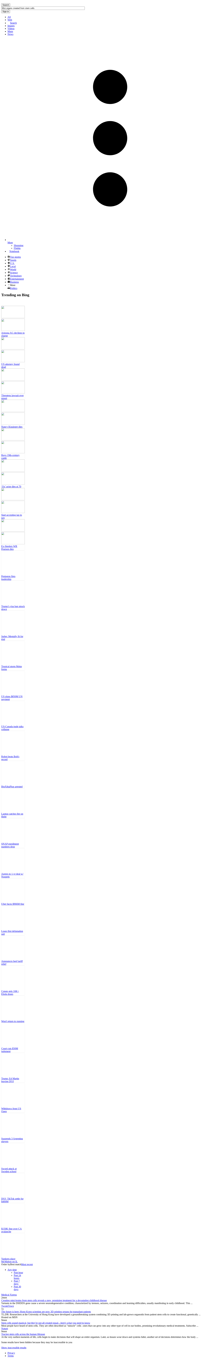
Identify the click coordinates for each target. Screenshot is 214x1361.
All (9, 17)
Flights (17, 248)
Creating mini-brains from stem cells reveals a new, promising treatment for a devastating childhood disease (54, 1300)
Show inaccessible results (13, 1347)
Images (11, 25)
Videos (11, 28)
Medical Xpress (9, 1294)
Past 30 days (17, 1288)
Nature (4, 1328)
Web (10, 19)
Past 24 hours (17, 1276)
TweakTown (7, 1306)
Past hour (18, 1272)
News (10, 34)
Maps (10, 31)
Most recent (27, 1264)
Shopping (18, 245)
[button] (110, 285)
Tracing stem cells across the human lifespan (23, 1334)
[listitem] (13, 321)
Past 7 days (17, 1282)
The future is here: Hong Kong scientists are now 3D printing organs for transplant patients (46, 1311)
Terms (11, 1355)
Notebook (14, 251)
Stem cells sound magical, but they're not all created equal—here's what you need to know (45, 1323)
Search (13, 23)
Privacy (11, 1353)
